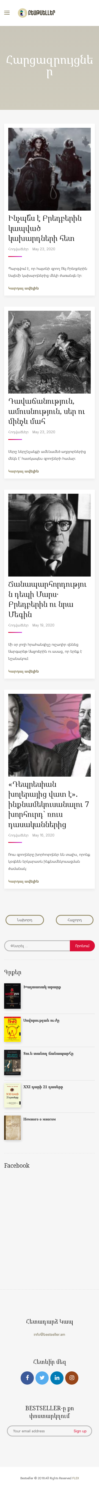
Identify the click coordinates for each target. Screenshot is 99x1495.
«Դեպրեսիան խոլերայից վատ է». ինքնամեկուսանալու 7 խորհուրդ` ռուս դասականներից (48, 804)
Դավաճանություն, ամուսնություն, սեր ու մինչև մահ (46, 410)
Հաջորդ (75, 919)
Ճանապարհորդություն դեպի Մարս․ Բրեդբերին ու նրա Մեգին (47, 598)
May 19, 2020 (43, 625)
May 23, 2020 (43, 248)
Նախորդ (24, 919)
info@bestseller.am (49, 1334)
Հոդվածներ (18, 248)
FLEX (75, 1478)
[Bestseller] (36, 13)
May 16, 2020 (43, 835)
